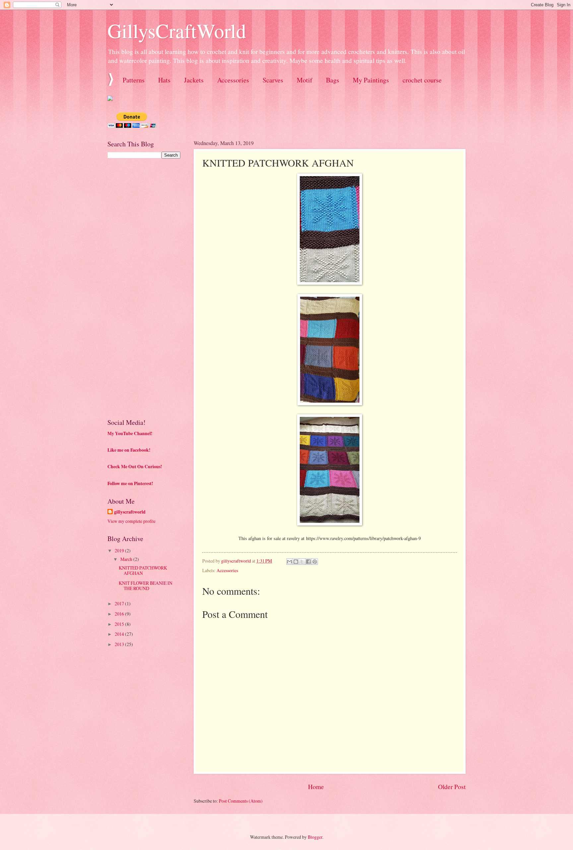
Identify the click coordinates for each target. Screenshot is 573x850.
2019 (120, 550)
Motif (304, 79)
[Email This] (289, 561)
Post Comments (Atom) (241, 801)
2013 (120, 644)
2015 (120, 624)
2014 (120, 634)
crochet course (422, 79)
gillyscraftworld (130, 512)
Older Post (452, 786)
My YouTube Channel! (130, 433)
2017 (120, 603)
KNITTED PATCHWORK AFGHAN (143, 570)
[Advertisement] (157, 210)
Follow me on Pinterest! (130, 483)
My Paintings (371, 79)
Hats (164, 79)
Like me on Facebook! (129, 450)
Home (316, 786)
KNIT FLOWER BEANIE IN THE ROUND (145, 586)
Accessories (233, 79)
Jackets (194, 79)
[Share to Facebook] (308, 561)
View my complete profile (131, 521)
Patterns (134, 79)
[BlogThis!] (295, 561)
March (126, 559)
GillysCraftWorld (176, 30)
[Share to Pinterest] (314, 561)
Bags (332, 79)
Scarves (273, 79)
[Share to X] (302, 561)
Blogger (315, 837)
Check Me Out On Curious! (134, 466)
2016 (120, 614)
